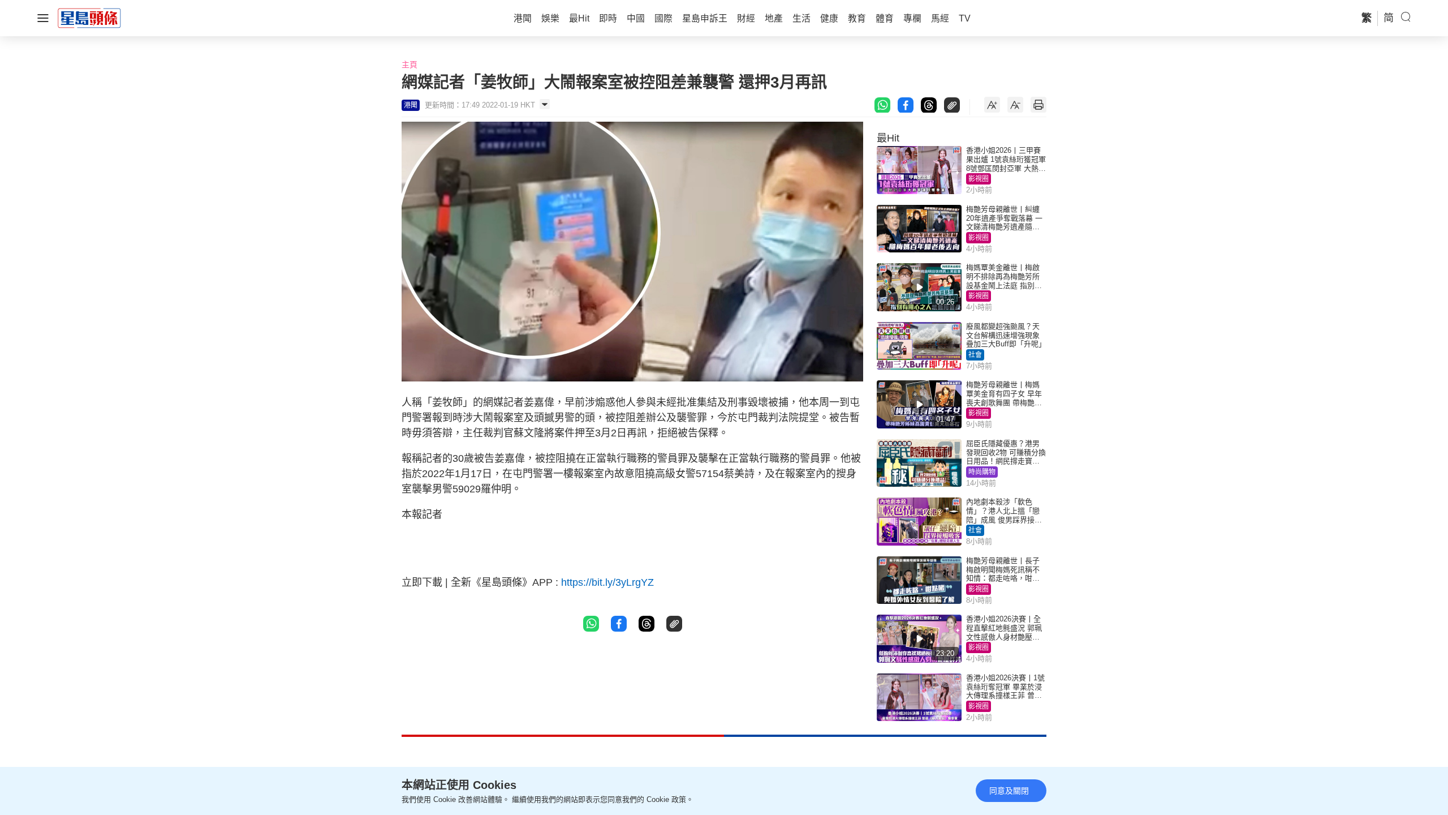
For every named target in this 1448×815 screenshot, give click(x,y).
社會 (975, 354)
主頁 (409, 64)
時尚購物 (982, 472)
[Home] (89, 17)
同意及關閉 (1009, 790)
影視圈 (978, 178)
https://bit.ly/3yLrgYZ (607, 582)
